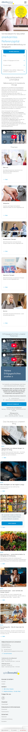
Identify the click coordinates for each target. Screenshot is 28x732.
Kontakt (6, 730)
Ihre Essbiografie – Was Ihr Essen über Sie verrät (12, 628)
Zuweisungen (7, 65)
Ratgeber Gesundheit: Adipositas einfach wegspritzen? (13, 70)
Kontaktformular (8, 653)
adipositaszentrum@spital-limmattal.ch (15, 400)
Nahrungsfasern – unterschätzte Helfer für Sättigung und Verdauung (12, 555)
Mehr (5, 457)
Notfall (23, 730)
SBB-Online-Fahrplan (9, 689)
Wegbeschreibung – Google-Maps (12, 691)
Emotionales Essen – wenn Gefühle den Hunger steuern (11, 591)
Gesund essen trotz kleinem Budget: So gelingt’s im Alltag (13, 449)
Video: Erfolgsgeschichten (11, 60)
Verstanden (12, 523)
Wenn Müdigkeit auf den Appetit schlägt (12, 485)
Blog (4, 56)
